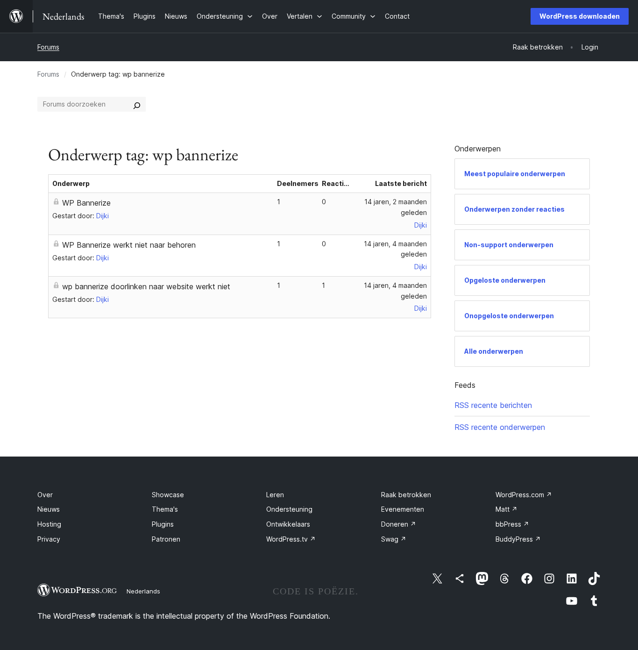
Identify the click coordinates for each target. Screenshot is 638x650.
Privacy (48, 539)
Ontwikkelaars (288, 524)
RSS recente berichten (493, 405)
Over (45, 495)
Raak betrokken (406, 495)
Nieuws (48, 509)
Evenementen (402, 509)
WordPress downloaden (579, 16)
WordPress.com (524, 495)
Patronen (166, 539)
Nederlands (143, 591)
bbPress (512, 524)
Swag (393, 539)
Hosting (49, 524)
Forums (48, 47)
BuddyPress (518, 539)
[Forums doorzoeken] (137, 104)
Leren (275, 495)
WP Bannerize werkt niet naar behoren (129, 245)
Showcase (168, 495)
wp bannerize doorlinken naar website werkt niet (146, 286)
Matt (506, 509)
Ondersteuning (289, 509)
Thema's (165, 509)
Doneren (398, 524)
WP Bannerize (86, 202)
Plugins (163, 524)
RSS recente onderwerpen (499, 427)
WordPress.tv (291, 539)
